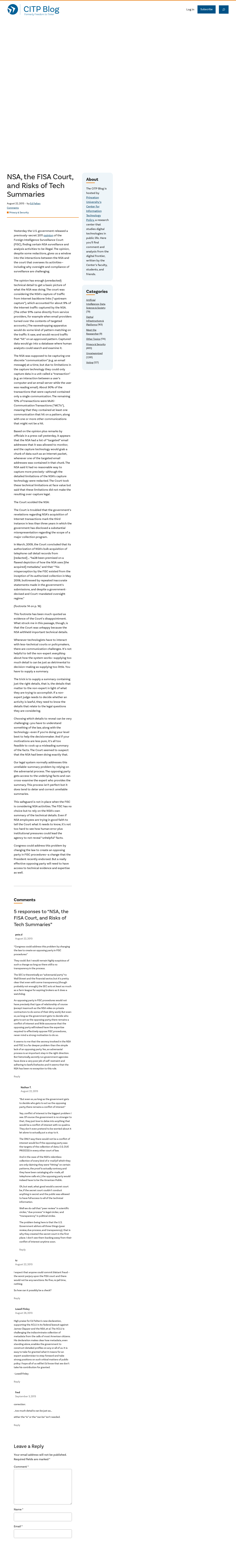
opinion (48, 235)
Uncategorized (94, 353)
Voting (89, 362)
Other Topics (93, 339)
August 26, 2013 (23, 1313)
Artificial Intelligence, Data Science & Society (95, 304)
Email (18, 1526)
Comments (13, 208)
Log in (190, 9)
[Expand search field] (224, 9)
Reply (17, 1076)
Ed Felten (35, 203)
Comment (21, 1467)
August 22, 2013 (23, 938)
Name (18, 1509)
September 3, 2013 (25, 1396)
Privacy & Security (19, 212)
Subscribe (206, 9)
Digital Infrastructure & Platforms (95, 320)
